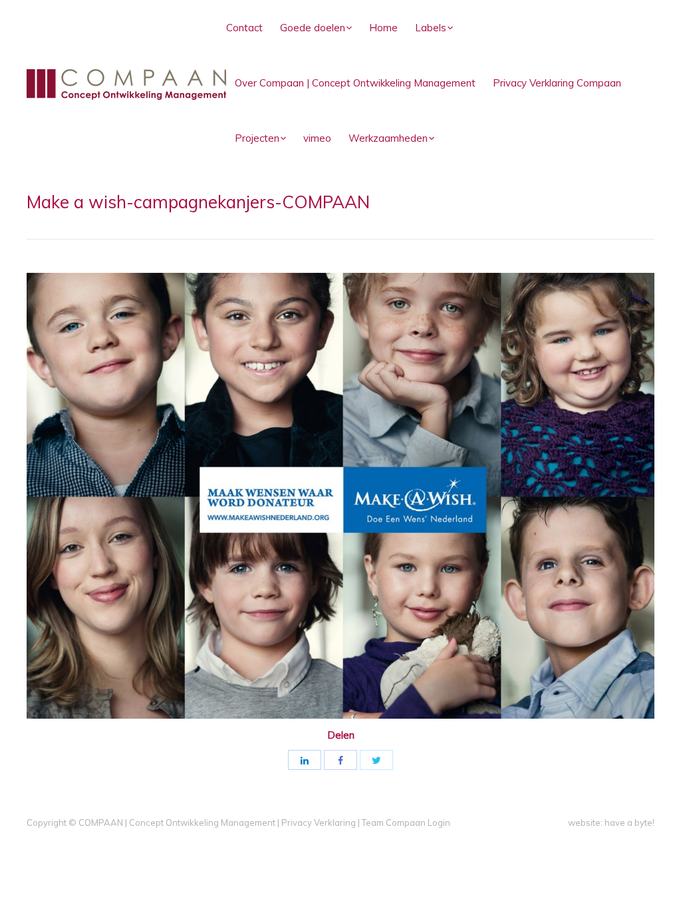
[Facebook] (340, 760)
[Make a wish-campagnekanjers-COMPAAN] (340, 496)
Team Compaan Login (406, 822)
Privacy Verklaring (318, 822)
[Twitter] (376, 760)
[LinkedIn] (304, 760)
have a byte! (629, 822)
